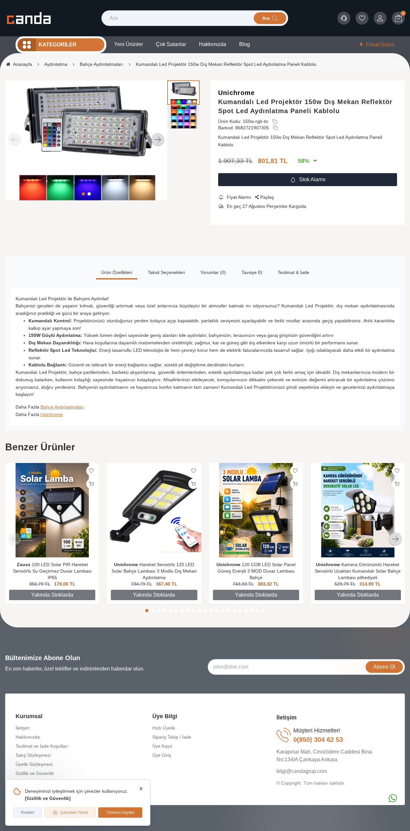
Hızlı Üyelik (163, 727)
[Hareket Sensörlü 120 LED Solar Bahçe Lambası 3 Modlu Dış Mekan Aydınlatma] (154, 510)
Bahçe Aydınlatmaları (62, 407)
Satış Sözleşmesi (33, 755)
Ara (266, 18)
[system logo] (28, 18)
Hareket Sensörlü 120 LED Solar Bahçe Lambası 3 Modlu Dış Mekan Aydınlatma (154, 571)
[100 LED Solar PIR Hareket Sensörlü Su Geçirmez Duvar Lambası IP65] (52, 510)
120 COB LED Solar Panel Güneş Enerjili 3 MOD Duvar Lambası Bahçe (256, 571)
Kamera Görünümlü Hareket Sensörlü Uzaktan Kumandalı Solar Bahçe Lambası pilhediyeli (358, 571)
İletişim (23, 727)
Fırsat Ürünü (380, 44)
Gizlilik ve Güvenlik (48, 798)
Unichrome (236, 92)
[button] (83, 194)
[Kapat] (141, 789)
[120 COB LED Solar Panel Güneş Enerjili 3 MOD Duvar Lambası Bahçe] (256, 510)
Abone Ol (384, 667)
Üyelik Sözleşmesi (34, 764)
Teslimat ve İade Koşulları (42, 746)
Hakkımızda (28, 737)
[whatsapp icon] (393, 798)
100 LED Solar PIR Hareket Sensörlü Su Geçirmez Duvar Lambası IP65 (52, 571)
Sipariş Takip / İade (171, 737)
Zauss (23, 564)
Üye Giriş (161, 755)
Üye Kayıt (162, 746)
